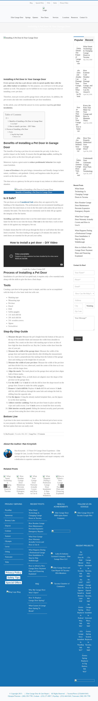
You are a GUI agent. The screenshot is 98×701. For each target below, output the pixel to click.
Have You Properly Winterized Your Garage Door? (87, 143)
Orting (7, 552)
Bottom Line (17, 136)
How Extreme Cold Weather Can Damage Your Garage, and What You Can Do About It (87, 81)
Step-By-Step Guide (17, 134)
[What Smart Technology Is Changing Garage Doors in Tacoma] (78, 63)
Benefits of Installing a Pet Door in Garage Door (25, 121)
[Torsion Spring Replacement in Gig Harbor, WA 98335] (84, 662)
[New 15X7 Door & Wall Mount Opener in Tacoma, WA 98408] (80, 564)
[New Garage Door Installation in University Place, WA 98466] (88, 615)
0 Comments (41, 434)
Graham (8, 531)
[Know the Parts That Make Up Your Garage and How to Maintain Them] (78, 131)
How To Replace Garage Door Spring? (37, 599)
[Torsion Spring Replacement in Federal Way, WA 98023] (80, 616)
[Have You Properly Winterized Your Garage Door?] (78, 151)
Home (36, 29)
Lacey (7, 546)
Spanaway (9, 515)
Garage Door (32, 434)
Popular (78, 40)
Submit (78, 339)
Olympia (8, 541)
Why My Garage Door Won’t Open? (37, 591)
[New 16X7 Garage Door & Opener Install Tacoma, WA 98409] (88, 590)
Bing (19, 592)
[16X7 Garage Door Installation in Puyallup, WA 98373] (80, 641)
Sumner (8, 536)
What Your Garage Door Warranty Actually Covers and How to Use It (36, 541)
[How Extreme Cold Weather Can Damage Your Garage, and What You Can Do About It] (78, 98)
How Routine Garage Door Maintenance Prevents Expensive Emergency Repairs (36, 527)
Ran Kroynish (10, 434)
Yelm (7, 562)
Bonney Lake (10, 520)
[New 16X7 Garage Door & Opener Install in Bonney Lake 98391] (80, 590)
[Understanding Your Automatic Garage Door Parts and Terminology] (78, 175)
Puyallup (8, 510)
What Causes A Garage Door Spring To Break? (37, 608)
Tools (11, 132)
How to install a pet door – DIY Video (22, 126)
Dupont (8, 526)
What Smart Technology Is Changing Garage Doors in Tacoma (87, 51)
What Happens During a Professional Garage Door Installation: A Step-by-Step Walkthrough (83, 236)
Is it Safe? (14, 124)
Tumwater (8, 557)
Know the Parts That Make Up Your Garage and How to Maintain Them (87, 113)
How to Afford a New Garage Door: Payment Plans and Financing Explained (37, 570)
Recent (89, 40)
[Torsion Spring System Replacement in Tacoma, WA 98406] (88, 640)
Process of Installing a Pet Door (17, 129)
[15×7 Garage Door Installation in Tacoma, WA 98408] (88, 567)
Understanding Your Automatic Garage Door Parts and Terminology (88, 164)
